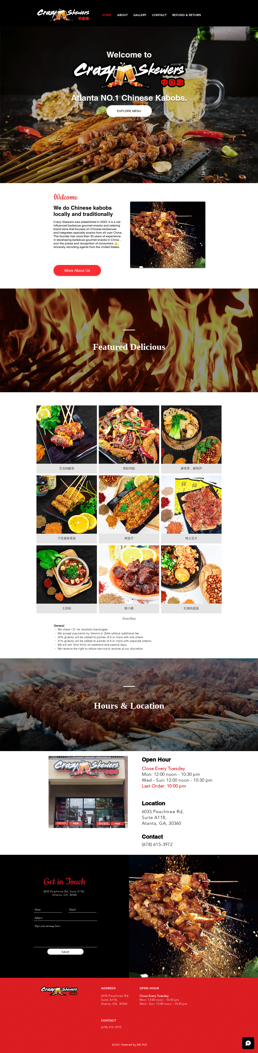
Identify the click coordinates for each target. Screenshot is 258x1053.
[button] (66, 439)
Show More (129, 618)
